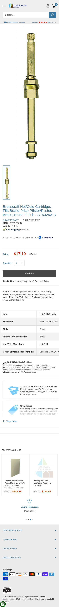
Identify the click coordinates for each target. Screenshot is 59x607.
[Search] (52, 15)
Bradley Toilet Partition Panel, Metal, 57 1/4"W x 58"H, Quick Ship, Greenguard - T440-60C (14, 484)
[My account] (48, 5)
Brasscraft (11, 220)
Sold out (29, 273)
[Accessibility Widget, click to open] (3, 604)
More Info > (29, 511)
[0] (54, 6)
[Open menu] (4, 6)
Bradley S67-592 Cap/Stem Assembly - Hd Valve (43, 483)
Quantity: (7, 263)
